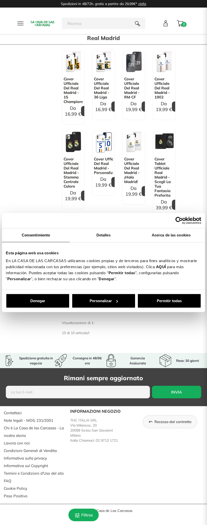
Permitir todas (169, 301)
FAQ (7, 480)
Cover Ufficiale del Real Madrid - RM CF (132, 88)
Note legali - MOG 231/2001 (28, 420)
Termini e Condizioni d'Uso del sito (34, 473)
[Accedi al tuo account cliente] (165, 23)
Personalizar (101, 301)
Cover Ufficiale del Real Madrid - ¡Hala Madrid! (132, 170)
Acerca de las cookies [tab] (171, 235)
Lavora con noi (17, 443)
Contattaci (13, 412)
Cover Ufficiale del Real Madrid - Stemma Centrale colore (71, 173)
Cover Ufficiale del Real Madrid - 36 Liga (101, 88)
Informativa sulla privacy (25, 458)
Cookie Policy (15, 488)
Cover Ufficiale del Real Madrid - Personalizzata (103, 166)
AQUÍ (161, 267)
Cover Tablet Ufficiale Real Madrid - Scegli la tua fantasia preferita (162, 177)
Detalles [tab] (103, 235)
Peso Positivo (16, 496)
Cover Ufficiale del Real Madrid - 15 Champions (73, 90)
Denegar (37, 301)
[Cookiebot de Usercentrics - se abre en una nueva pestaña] (179, 220)
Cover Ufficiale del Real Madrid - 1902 (162, 88)
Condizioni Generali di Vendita (30, 450)
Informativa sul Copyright (26, 465)
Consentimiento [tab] (36, 235)
